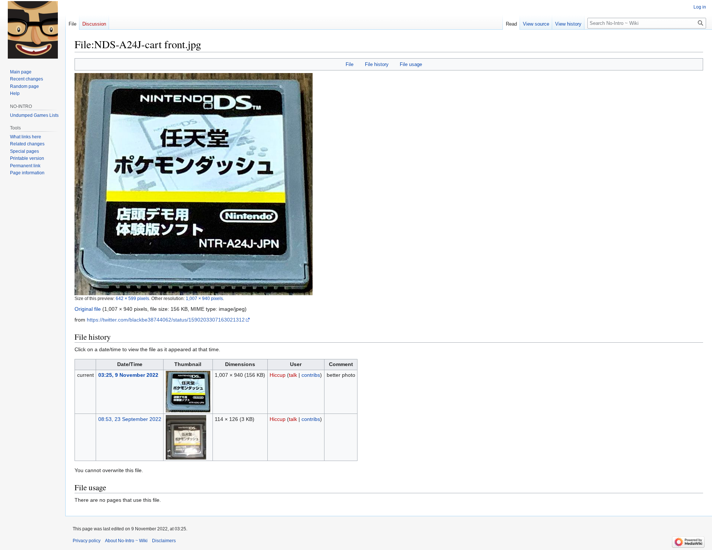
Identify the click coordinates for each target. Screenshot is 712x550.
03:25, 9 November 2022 (128, 375)
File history (377, 64)
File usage (411, 64)
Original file (88, 309)
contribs (310, 375)
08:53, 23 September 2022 (129, 419)
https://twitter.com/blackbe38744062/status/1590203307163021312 (166, 320)
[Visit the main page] (32, 29)
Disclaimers (164, 540)
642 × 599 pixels (132, 298)
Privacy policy (86, 540)
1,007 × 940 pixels (204, 298)
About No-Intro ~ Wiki (126, 540)
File (349, 64)
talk (293, 375)
